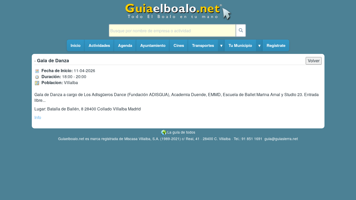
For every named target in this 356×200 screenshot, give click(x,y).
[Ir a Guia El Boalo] (178, 11)
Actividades (99, 45)
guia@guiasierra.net (281, 138)
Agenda (125, 45)
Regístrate (276, 45)
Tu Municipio (240, 45)
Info (37, 117)
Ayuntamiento (152, 45)
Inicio (76, 45)
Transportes (203, 45)
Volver (314, 61)
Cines (179, 45)
